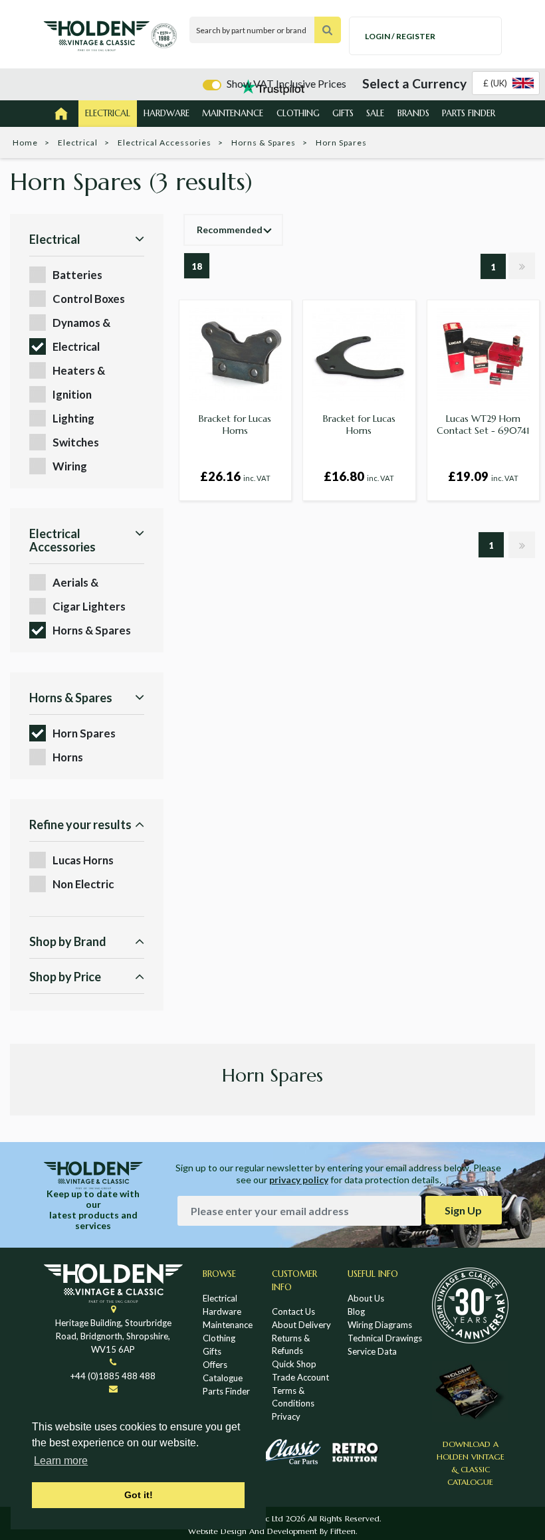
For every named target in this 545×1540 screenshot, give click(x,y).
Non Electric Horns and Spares (97, 884)
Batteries (77, 275)
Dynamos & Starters (81, 323)
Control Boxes (89, 299)
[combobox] (506, 83)
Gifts (343, 113)
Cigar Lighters (89, 606)
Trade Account (300, 1377)
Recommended (230, 229)
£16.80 (359, 476)
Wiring (70, 466)
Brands (413, 113)
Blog (356, 1311)
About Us (366, 1298)
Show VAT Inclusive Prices (286, 83)
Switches (76, 442)
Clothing (298, 113)
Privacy (286, 1416)
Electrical (107, 113)
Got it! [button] (138, 1495)
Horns (68, 757)
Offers (215, 1364)
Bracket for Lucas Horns (235, 424)
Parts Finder (468, 113)
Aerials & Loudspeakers (88, 583)
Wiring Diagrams (380, 1324)
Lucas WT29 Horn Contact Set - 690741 (483, 424)
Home (25, 142)
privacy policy (298, 1179)
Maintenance (232, 113)
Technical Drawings (385, 1338)
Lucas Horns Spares (83, 860)
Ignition (72, 394)
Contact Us (293, 1311)
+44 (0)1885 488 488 (113, 1376)
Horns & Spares (263, 142)
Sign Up (463, 1210)
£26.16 (235, 476)
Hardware (166, 113)
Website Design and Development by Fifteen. (272, 1531)
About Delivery (301, 1324)
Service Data (372, 1351)
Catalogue (223, 1378)
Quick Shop (294, 1364)
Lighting (73, 418)
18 (196, 266)
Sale (375, 113)
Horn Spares (84, 733)
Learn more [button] (61, 1460)
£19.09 (483, 476)
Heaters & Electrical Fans (89, 371)
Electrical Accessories (164, 142)
